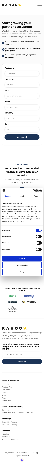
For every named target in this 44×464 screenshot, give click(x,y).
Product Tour (7, 387)
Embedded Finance (9, 422)
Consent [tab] (8, 196)
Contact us (6, 437)
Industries (6, 392)
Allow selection (22, 265)
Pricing (4, 398)
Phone (7, 102)
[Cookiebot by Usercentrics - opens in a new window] (33, 190)
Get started (6, 401)
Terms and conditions (10, 439)
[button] (39, 4)
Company (9, 113)
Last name (9, 79)
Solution (5, 410)
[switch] (39, 236)
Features (5, 384)
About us (5, 434)
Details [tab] (22, 196)
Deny (22, 272)
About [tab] (36, 196)
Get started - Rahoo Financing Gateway (17, 413)
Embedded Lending (9, 425)
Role (7, 124)
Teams (4, 395)
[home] (11, 4)
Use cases (6, 390)
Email (7, 90)
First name (9, 68)
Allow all (22, 258)
